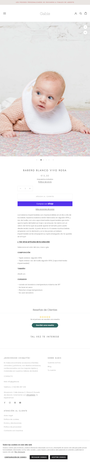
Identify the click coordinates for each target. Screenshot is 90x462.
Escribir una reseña (45, 325)
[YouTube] (20, 402)
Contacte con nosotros (13, 430)
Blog (49, 366)
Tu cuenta (52, 370)
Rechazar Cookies (39, 457)
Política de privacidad (12, 427)
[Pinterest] (15, 402)
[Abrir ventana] (4, 13)
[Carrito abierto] (86, 13)
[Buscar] (81, 13)
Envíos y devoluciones (13, 423)
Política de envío (45, 182)
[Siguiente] (53, 159)
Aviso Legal (8, 415)
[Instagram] (10, 402)
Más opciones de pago (45, 209)
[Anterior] (36, 159)
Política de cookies (11, 419)
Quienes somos (54, 362)
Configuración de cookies (15, 457)
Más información (19, 452)
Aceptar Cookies (59, 457)
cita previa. (30, 395)
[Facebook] (4, 402)
